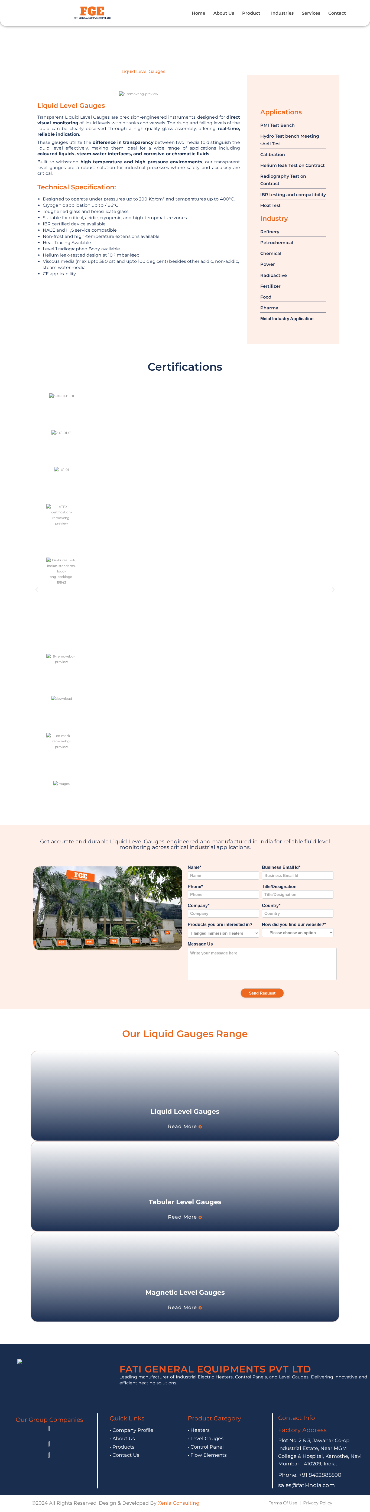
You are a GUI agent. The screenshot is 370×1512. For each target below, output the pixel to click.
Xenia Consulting (178, 1503)
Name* (194, 867)
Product (251, 13)
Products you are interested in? (220, 924)
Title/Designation (279, 886)
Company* (198, 905)
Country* (271, 905)
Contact (337, 13)
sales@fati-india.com (306, 1485)
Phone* (195, 886)
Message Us (200, 944)
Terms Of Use (283, 1502)
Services (311, 13)
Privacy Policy (317, 1502)
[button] (252, 13)
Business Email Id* (281, 867)
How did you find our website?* (294, 924)
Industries (282, 13)
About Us (223, 13)
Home (198, 13)
